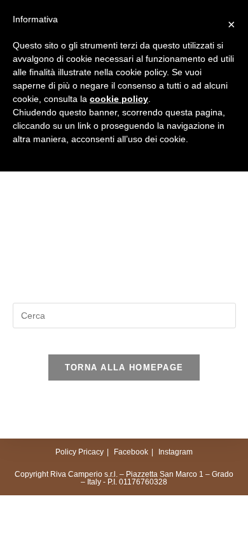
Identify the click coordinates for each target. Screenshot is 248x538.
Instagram (175, 451)
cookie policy (119, 99)
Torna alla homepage (124, 367)
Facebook (131, 451)
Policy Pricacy (79, 451)
